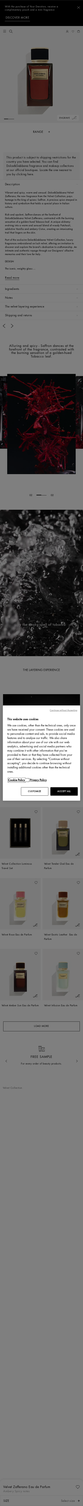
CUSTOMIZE (34, 791)
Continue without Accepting (63, 710)
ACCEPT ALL (64, 791)
